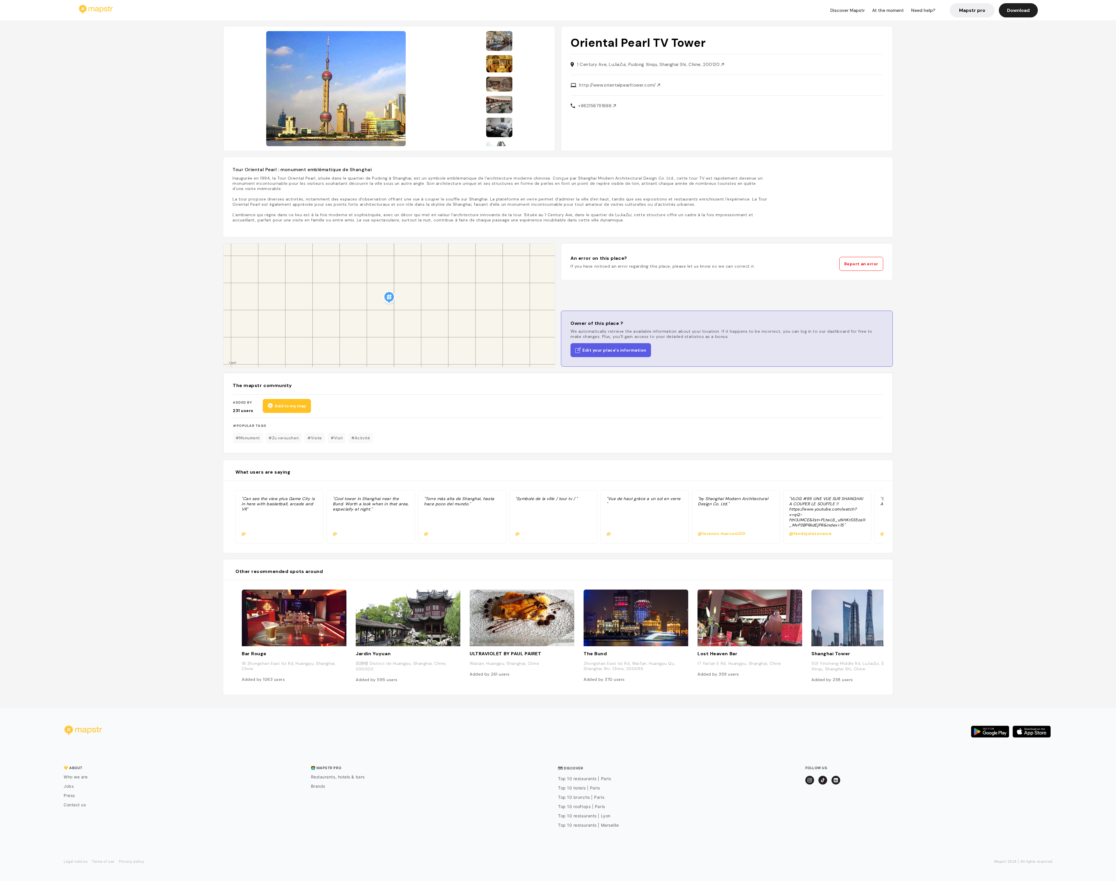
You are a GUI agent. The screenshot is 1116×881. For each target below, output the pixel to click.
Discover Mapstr (847, 10)
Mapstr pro (972, 10)
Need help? (923, 10)
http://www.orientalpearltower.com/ (618, 85)
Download (1018, 10)
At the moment (888, 10)
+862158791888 (595, 106)
